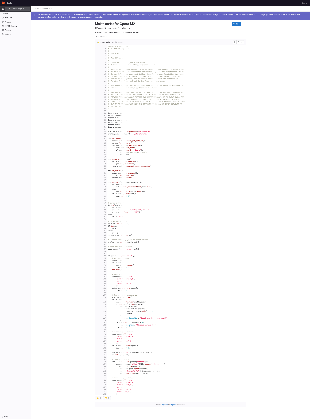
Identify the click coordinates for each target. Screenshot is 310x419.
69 (105, 203)
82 (105, 233)
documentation (97, 17)
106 (104, 288)
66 (105, 196)
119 (104, 318)
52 (105, 164)
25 (105, 102)
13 (105, 74)
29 (105, 111)
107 (104, 290)
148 (104, 385)
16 (105, 81)
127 (104, 336)
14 (105, 76)
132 (104, 348)
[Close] (306, 14)
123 (104, 327)
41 (105, 138)
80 (105, 228)
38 (105, 132)
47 (105, 152)
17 (105, 83)
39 (105, 134)
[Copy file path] (116, 42)
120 (104, 320)
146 (104, 380)
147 (104, 382)
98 (105, 270)
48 (105, 155)
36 (105, 127)
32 (105, 118)
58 (105, 178)
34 (105, 122)
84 (105, 237)
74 (105, 214)
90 (105, 251)
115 (104, 309)
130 (104, 343)
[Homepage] (3, 3)
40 (105, 136)
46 (105, 150)
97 (105, 267)
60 (105, 182)
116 (104, 311)
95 (105, 263)
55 (105, 171)
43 (105, 143)
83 (105, 235)
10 (105, 67)
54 (105, 168)
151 (104, 392)
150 (104, 389)
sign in (173, 404)
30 (105, 113)
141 (104, 369)
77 (105, 221)
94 (105, 260)
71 (105, 208)
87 (105, 244)
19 (105, 88)
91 (105, 254)
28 (105, 109)
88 (105, 247)
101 (104, 277)
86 (105, 242)
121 (104, 323)
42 (105, 141)
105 (104, 286)
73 (105, 212)
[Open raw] (238, 42)
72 (105, 210)
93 (105, 258)
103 (104, 281)
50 (105, 159)
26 (105, 104)
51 (105, 162)
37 (105, 129)
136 (104, 357)
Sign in (304, 3)
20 (105, 90)
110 (104, 297)
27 (105, 106)
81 (105, 231)
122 (104, 325)
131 (104, 346)
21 (105, 92)
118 (104, 316)
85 (105, 240)
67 (105, 198)
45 (105, 148)
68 (105, 201)
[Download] (242, 42)
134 (104, 353)
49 (105, 157)
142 (104, 371)
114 (104, 306)
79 (105, 226)
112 (104, 302)
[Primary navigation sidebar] (3, 9)
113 (104, 304)
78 (105, 224)
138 (104, 362)
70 (105, 205)
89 (105, 249)
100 (104, 274)
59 (105, 180)
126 (104, 334)
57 (105, 175)
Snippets (45, 9)
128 (104, 339)
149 (104, 387)
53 (105, 166)
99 (105, 272)
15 (105, 79)
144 (104, 376)
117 (104, 313)
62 (105, 187)
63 (105, 189)
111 (104, 300)
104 (104, 283)
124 (104, 330)
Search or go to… (18, 9)
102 (104, 279)
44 (105, 145)
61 (105, 185)
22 (105, 95)
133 (104, 350)
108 (104, 293)
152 (104, 394)
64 (105, 191)
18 (105, 86)
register (165, 404)
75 (105, 217)
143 (104, 373)
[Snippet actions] (244, 24)
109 (104, 295)
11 (105, 69)
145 (104, 378)
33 (105, 120)
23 (105, 97)
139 (104, 364)
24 (105, 99)
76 (105, 219)
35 (105, 125)
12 (105, 72)
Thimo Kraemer (124, 28)
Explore (10, 3)
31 (105, 115)
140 (104, 366)
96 (105, 265)
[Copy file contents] (234, 42)
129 (104, 341)
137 (104, 359)
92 (105, 256)
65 (105, 194)
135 (104, 355)
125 (104, 332)
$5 (51, 9)
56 (105, 173)
